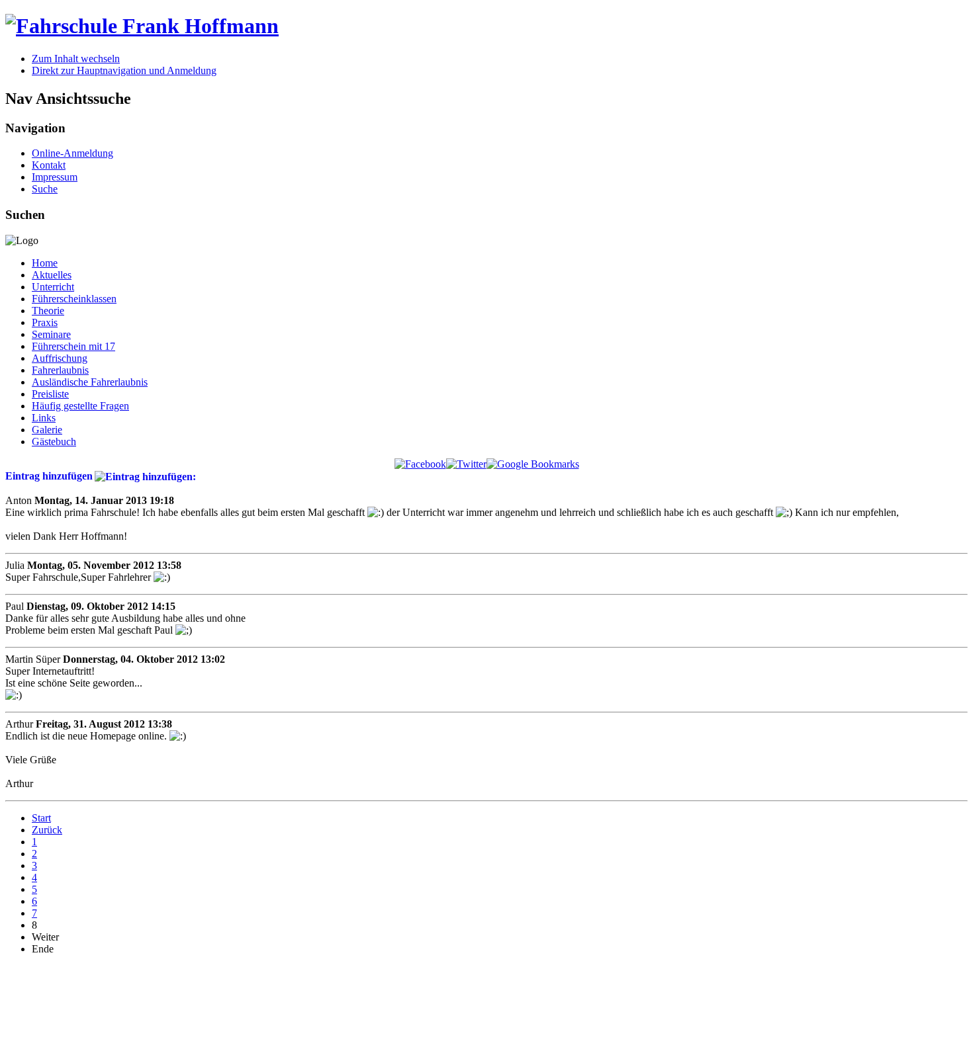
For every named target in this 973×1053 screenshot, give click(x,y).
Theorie (48, 310)
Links (44, 417)
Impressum (54, 177)
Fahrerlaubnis (60, 370)
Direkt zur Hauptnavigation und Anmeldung (124, 70)
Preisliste (50, 394)
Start (41, 817)
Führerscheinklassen (74, 298)
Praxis (45, 322)
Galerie (47, 429)
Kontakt (49, 165)
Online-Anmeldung (72, 153)
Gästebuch (54, 441)
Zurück (47, 829)
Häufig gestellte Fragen (80, 405)
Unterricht (53, 286)
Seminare (51, 334)
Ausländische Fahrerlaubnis (90, 382)
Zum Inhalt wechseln (76, 58)
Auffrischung (59, 358)
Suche (45, 188)
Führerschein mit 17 (73, 346)
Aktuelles (51, 274)
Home (45, 263)
